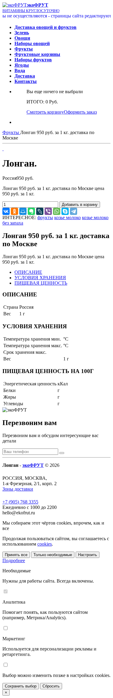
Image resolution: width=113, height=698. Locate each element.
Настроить (87, 555)
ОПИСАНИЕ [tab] (28, 272)
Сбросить (51, 686)
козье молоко (67, 217)
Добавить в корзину (80, 204)
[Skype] (65, 211)
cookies (44, 543)
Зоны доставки (17, 488)
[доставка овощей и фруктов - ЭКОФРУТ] (14, 5)
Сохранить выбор (20, 686)
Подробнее (13, 560)
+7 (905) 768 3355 (20, 501)
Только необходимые (52, 555)
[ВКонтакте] (6, 211)
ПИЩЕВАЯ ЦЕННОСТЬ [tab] (40, 283)
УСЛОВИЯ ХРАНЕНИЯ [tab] (40, 277)
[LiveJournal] (39, 211)
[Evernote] (31, 211)
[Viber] (48, 211)
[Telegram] (73, 211)
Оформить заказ (80, 112)
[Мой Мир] (23, 211)
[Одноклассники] (14, 211)
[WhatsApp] (56, 211)
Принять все (16, 555)
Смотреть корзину (45, 112)
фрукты (45, 217)
